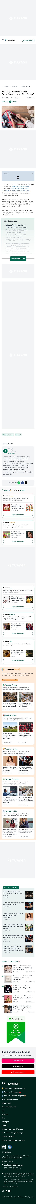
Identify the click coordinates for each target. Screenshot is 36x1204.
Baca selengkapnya (18, 259)
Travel (18, 435)
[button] (32, 173)
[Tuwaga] (5, 451)
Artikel (7, 86)
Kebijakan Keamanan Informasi (13, 1140)
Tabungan (5, 1122)
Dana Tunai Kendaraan (10, 1099)
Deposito (5, 1114)
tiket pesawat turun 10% (20, 186)
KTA (3, 1110)
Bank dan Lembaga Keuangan (13, 1133)
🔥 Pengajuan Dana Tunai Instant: (14, 1088)
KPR (3, 1118)
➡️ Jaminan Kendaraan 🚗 (11, 1092)
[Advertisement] (18, 18)
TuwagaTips (14, 86)
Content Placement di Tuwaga (12, 1129)
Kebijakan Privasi (8, 1136)
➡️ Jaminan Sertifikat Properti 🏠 (14, 1096)
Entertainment (8, 435)
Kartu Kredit (6, 1103)
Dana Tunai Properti (9, 1107)
